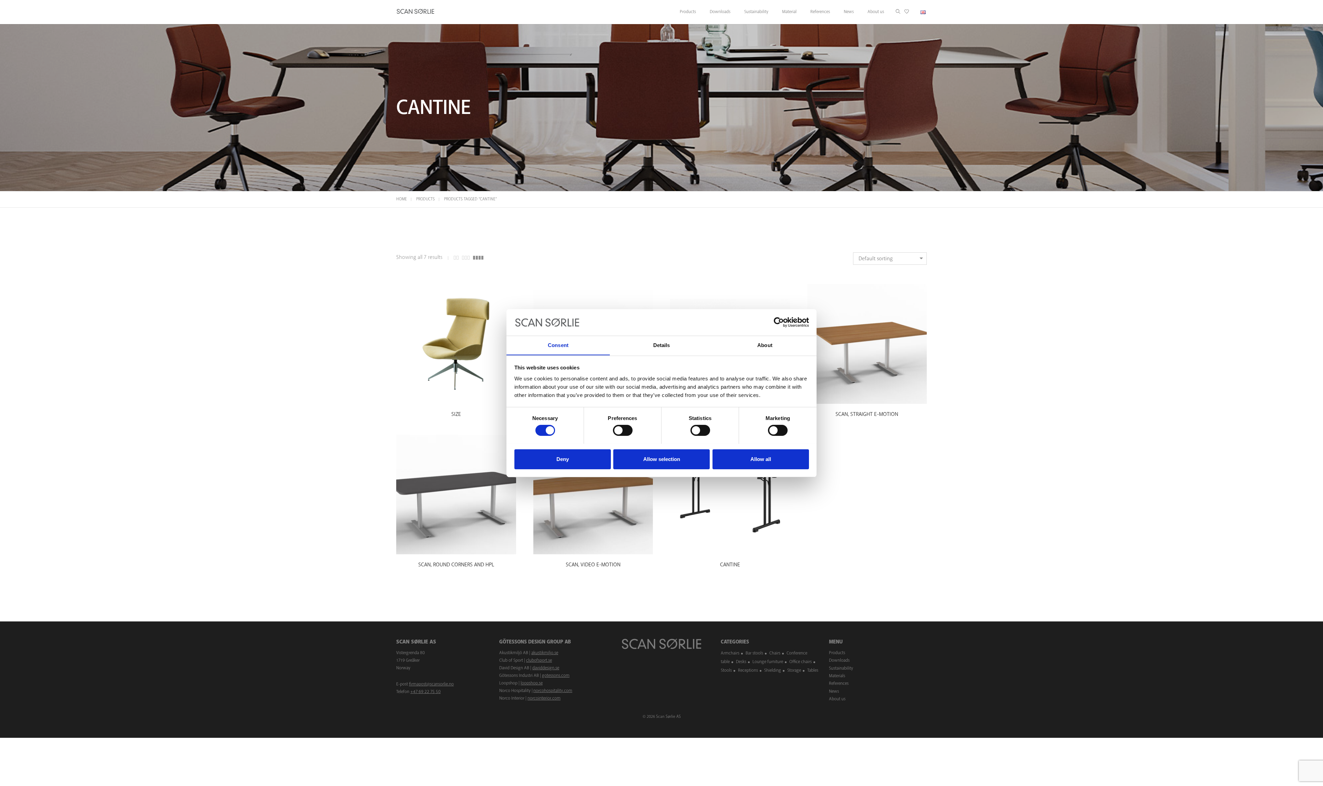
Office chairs (800, 661)
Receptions (748, 670)
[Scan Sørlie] (415, 12)
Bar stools (754, 653)
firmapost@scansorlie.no (431, 684)
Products (425, 199)
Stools (726, 670)
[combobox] (890, 258)
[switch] (623, 430)
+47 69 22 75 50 (425, 691)
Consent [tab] (558, 345)
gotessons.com (556, 675)
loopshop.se (532, 683)
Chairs (774, 653)
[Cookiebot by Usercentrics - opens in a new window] (779, 322)
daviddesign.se (545, 668)
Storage (794, 670)
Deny (562, 459)
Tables (812, 670)
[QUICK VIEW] (456, 397)
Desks (741, 661)
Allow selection (661, 459)
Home (401, 199)
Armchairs (730, 653)
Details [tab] (661, 345)
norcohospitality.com (552, 690)
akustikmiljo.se (544, 653)
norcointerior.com (544, 698)
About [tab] (764, 345)
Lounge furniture (767, 661)
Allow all (760, 459)
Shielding (772, 670)
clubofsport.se (539, 660)
